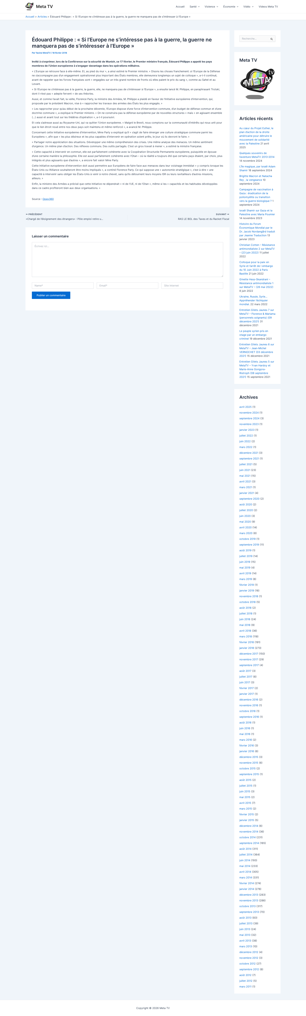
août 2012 (245, 975)
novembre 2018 (248, 596)
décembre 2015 (248, 757)
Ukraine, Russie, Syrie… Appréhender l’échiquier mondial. (253, 300)
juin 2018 (244, 619)
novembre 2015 (248, 762)
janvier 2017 (246, 693)
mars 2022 (245, 447)
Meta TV (44, 6)
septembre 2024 (249, 418)
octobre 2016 (247, 711)
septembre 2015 (249, 774)
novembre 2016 (248, 705)
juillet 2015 (245, 785)
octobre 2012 (247, 963)
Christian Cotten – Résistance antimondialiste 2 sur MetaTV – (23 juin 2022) (257, 248)
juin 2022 (245, 441)
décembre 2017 (248, 653)
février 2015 (246, 814)
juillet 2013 (245, 923)
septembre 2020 (249, 498)
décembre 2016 (248, 699)
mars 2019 (245, 579)
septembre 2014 (249, 843)
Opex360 (48, 199)
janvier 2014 (246, 889)
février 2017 (246, 688)
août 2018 (245, 607)
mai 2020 (245, 521)
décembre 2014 (248, 825)
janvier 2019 (246, 590)
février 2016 (246, 745)
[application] (198, 6)
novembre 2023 (249, 424)
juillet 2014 (245, 854)
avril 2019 (245, 573)
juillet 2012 (245, 980)
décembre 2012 (248, 952)
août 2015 (245, 779)
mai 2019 (244, 567)
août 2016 (245, 722)
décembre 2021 (248, 452)
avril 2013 (245, 940)
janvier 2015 (246, 820)
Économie (229, 6)
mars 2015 (245, 808)
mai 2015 (244, 797)
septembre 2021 (249, 458)
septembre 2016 (249, 716)
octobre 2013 (247, 906)
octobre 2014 (247, 837)
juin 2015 (244, 791)
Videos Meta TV (268, 6)
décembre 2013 (248, 894)
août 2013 (245, 917)
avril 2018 (245, 630)
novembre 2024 (249, 412)
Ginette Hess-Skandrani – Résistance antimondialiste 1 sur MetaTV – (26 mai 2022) (256, 283)
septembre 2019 (249, 544)
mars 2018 (245, 636)
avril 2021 (245, 481)
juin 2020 (245, 515)
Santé (193, 6)
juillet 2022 (246, 435)
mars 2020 (245, 533)
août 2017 (245, 670)
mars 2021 (245, 487)
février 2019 (246, 584)
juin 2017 (244, 682)
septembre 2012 (249, 969)
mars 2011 (245, 986)
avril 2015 (245, 802)
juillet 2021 (245, 464)
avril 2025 (245, 406)
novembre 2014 (248, 831)
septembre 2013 (249, 911)
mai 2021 (244, 475)
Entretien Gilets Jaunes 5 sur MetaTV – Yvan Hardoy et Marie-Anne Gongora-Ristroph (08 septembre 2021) (256, 369)
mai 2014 (244, 866)
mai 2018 (244, 625)
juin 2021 (244, 470)
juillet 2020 (246, 510)
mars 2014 (245, 877)
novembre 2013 (248, 900)
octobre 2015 (247, 768)
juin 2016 (244, 728)
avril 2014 (245, 871)
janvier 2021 (246, 493)
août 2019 (245, 550)
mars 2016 (245, 739)
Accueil (180, 6)
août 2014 (245, 848)
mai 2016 (244, 734)
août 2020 (245, 504)
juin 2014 (244, 860)
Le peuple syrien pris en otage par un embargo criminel (253, 334)
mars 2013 (245, 946)
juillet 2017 (245, 676)
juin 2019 (244, 561)
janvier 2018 (246, 647)
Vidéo (246, 6)
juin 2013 (244, 929)
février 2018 (246, 642)
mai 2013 (244, 934)
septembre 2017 (249, 665)
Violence (210, 6)
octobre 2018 (247, 602)
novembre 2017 (248, 659)
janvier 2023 (247, 429)
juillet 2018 (245, 613)
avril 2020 (245, 527)
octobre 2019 (247, 538)
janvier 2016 (246, 751)
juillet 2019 (245, 556)
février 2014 (246, 883)
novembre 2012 (248, 957)
